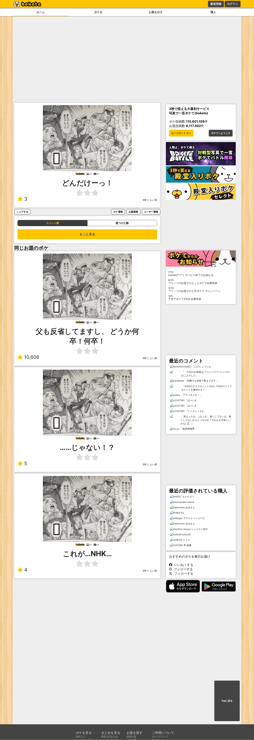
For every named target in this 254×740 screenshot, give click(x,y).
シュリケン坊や (199, 529)
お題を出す (156, 12)
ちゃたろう (188, 496)
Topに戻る (227, 700)
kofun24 (186, 534)
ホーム (41, 12)
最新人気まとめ (109, 736)
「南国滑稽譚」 (188, 428)
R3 (182, 512)
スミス (186, 539)
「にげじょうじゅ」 (202, 366)
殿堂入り (80, 736)
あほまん (190, 507)
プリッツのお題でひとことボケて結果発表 (192, 282)
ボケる (98, 12)
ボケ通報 (118, 211)
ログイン (232, 3)
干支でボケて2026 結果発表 (184, 297)
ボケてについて (160, 736)
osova (190, 502)
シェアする (22, 211)
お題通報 (133, 211)
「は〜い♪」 (192, 400)
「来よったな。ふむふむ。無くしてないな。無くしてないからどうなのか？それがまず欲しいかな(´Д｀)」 (206, 420)
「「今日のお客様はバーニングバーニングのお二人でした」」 (205, 373)
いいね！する (182, 565)
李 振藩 (187, 545)
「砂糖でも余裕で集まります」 (201, 380)
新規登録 (215, 3)
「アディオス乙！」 (191, 394)
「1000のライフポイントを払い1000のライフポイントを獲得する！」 (206, 388)
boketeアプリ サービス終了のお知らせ (191, 274)
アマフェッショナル (194, 518)
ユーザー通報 (151, 211)
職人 (213, 12)
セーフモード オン (181, 133)
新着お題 (131, 736)
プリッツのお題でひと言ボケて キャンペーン (194, 290)
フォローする (182, 569)
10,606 (31, 357)
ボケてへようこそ (220, 133)
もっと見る (87, 234)
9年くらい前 (150, 200)
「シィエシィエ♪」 (195, 411)
